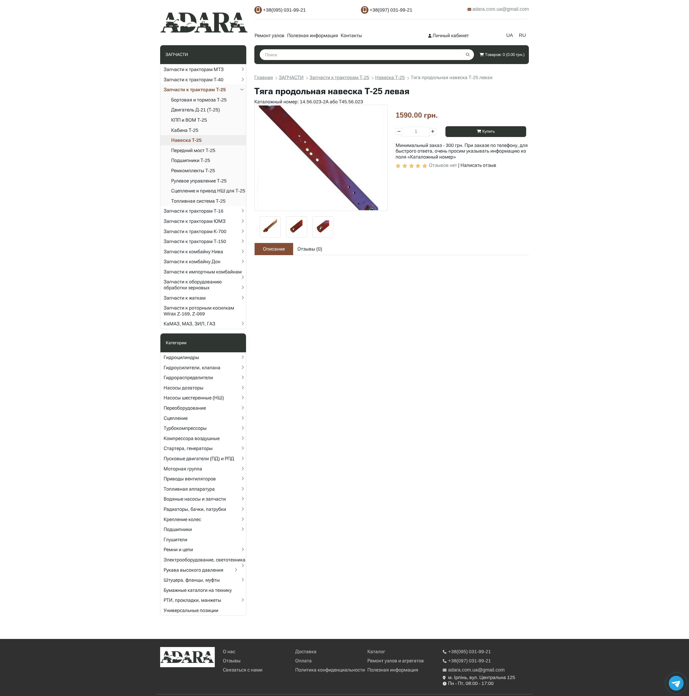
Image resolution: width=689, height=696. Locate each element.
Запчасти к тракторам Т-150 (195, 241)
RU (522, 35)
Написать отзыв (478, 165)
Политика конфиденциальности (330, 670)
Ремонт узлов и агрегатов (395, 660)
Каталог (376, 651)
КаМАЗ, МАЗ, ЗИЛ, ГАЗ (189, 323)
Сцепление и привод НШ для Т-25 (208, 191)
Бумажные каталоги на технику (198, 590)
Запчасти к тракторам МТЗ (194, 69)
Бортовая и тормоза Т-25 (199, 100)
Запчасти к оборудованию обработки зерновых (193, 284)
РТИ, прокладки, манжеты (192, 600)
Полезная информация (312, 35)
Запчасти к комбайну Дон (192, 261)
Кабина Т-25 (184, 130)
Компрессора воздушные (192, 438)
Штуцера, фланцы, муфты (192, 580)
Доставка (306, 651)
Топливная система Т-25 (198, 201)
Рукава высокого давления (193, 570)
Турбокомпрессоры (185, 428)
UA (509, 35)
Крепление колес (182, 519)
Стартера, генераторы (188, 448)
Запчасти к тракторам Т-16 (193, 211)
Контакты (351, 35)
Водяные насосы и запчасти (195, 499)
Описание (274, 249)
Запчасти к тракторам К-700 (195, 231)
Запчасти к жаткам (185, 298)
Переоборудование (185, 408)
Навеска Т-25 (186, 140)
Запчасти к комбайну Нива (193, 251)
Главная (263, 77)
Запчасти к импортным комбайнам (203, 272)
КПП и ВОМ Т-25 (189, 120)
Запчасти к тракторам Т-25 (195, 89)
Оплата (303, 660)
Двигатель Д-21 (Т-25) (195, 110)
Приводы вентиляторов (190, 478)
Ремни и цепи (178, 549)
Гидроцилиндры (181, 357)
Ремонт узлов (269, 35)
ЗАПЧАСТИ (291, 77)
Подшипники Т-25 (190, 160)
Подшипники (178, 529)
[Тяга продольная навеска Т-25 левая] (321, 158)
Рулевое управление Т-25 (199, 181)
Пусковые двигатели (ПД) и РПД (199, 458)
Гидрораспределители (188, 377)
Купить (488, 131)
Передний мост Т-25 (193, 150)
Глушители (175, 539)
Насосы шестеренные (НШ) (194, 397)
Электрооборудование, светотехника (204, 560)
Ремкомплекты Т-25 (193, 170)
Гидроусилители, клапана (192, 367)
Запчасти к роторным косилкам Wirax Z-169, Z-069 (199, 311)
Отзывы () (309, 249)
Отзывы (232, 660)
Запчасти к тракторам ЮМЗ (195, 221)
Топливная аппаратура (189, 489)
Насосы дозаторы (183, 388)
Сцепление (176, 418)
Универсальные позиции (191, 610)
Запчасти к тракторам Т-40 (193, 79)
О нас (229, 651)
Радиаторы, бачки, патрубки (195, 509)
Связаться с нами (242, 670)
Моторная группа (183, 469)
